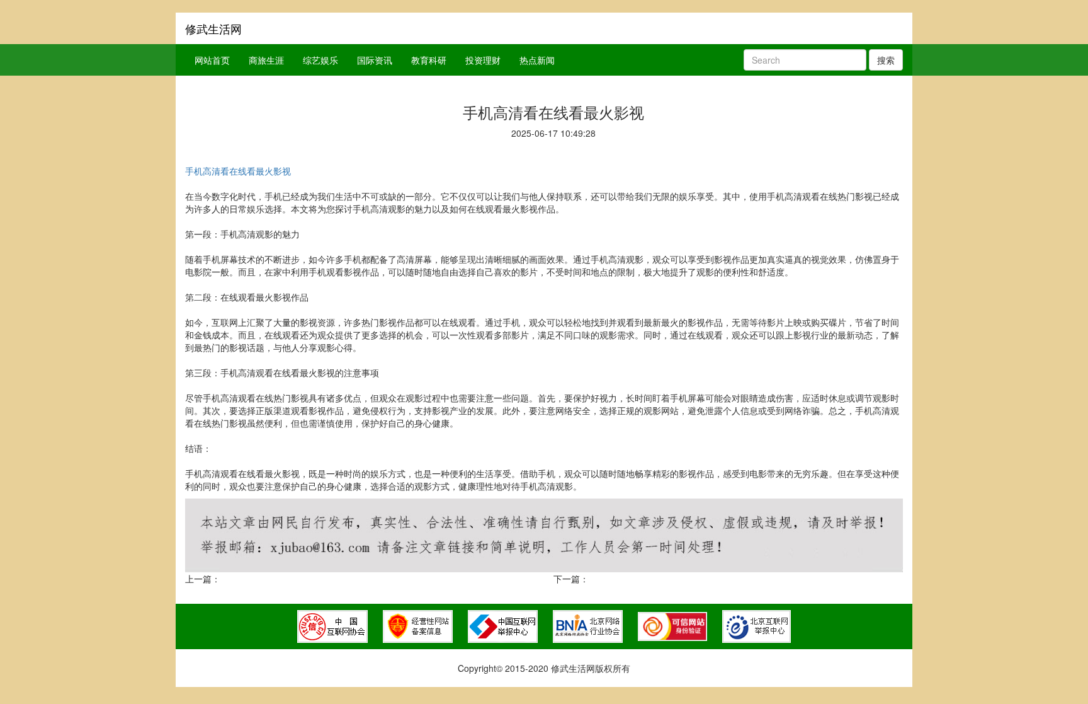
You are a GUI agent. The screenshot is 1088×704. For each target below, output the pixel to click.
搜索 (886, 60)
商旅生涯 (266, 60)
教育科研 (428, 60)
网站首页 (212, 60)
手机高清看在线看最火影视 (238, 170)
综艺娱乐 (320, 60)
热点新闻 (537, 60)
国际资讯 (374, 60)
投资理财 (483, 60)
